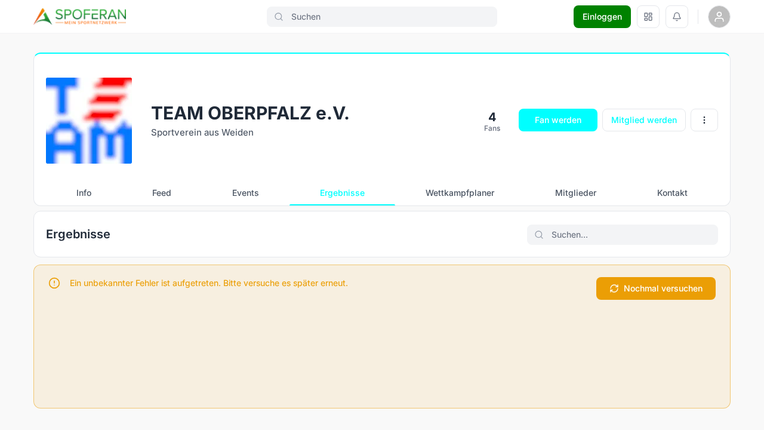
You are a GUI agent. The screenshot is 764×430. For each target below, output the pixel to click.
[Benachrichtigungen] (677, 16)
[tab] (84, 192)
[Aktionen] (704, 120)
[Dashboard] (648, 16)
